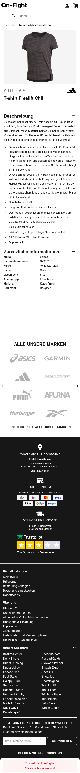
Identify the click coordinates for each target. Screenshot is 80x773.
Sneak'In (47, 672)
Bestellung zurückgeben (40, 528)
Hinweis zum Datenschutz (20, 639)
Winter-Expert (50, 708)
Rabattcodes (11, 595)
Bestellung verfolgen (16, 586)
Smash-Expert (50, 667)
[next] (77, 385)
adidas (15, 90)
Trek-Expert (49, 690)
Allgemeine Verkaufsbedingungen (25, 617)
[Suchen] (13, 15)
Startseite (9, 25)
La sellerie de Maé (15, 699)
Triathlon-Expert (52, 694)
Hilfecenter (10, 581)
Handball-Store (13, 690)
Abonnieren (62, 741)
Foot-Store (10, 676)
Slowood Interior (52, 663)
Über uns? (10, 608)
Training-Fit (49, 685)
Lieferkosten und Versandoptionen (25, 635)
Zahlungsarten (12, 631)
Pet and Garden (51, 658)
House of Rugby (13, 694)
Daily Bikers (11, 658)
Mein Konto (10, 577)
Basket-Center (12, 654)
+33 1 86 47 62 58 (40, 471)
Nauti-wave (10, 708)
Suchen (22, 16)
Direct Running (13, 663)
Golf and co (10, 685)
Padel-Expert (11, 712)
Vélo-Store (48, 703)
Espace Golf (11, 672)
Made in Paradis (14, 703)
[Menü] (4, 15)
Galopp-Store (12, 681)
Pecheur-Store (50, 654)
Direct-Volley (11, 667)
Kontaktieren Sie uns (40, 459)
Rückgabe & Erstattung (18, 622)
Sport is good (50, 681)
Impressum (10, 626)
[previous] (2, 385)
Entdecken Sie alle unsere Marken (40, 427)
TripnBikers (49, 699)
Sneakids (47, 676)
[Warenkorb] (76, 6)
